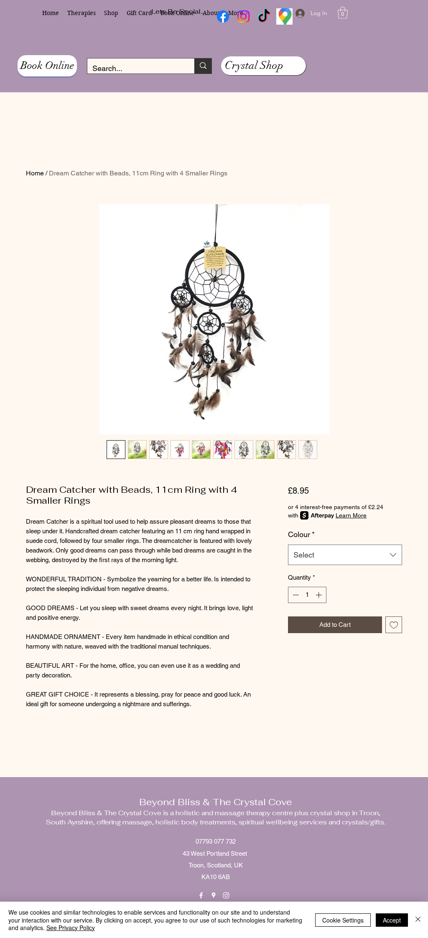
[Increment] (319, 595)
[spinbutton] (307, 595)
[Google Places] (213, 895)
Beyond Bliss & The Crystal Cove (215, 802)
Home (35, 173)
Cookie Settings (343, 920)
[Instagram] (226, 895)
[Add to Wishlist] (394, 625)
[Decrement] (295, 595)
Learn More (351, 515)
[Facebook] (201, 895)
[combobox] (345, 555)
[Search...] (202, 66)
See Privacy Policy (70, 927)
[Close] (418, 919)
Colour (301, 534)
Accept (392, 920)
